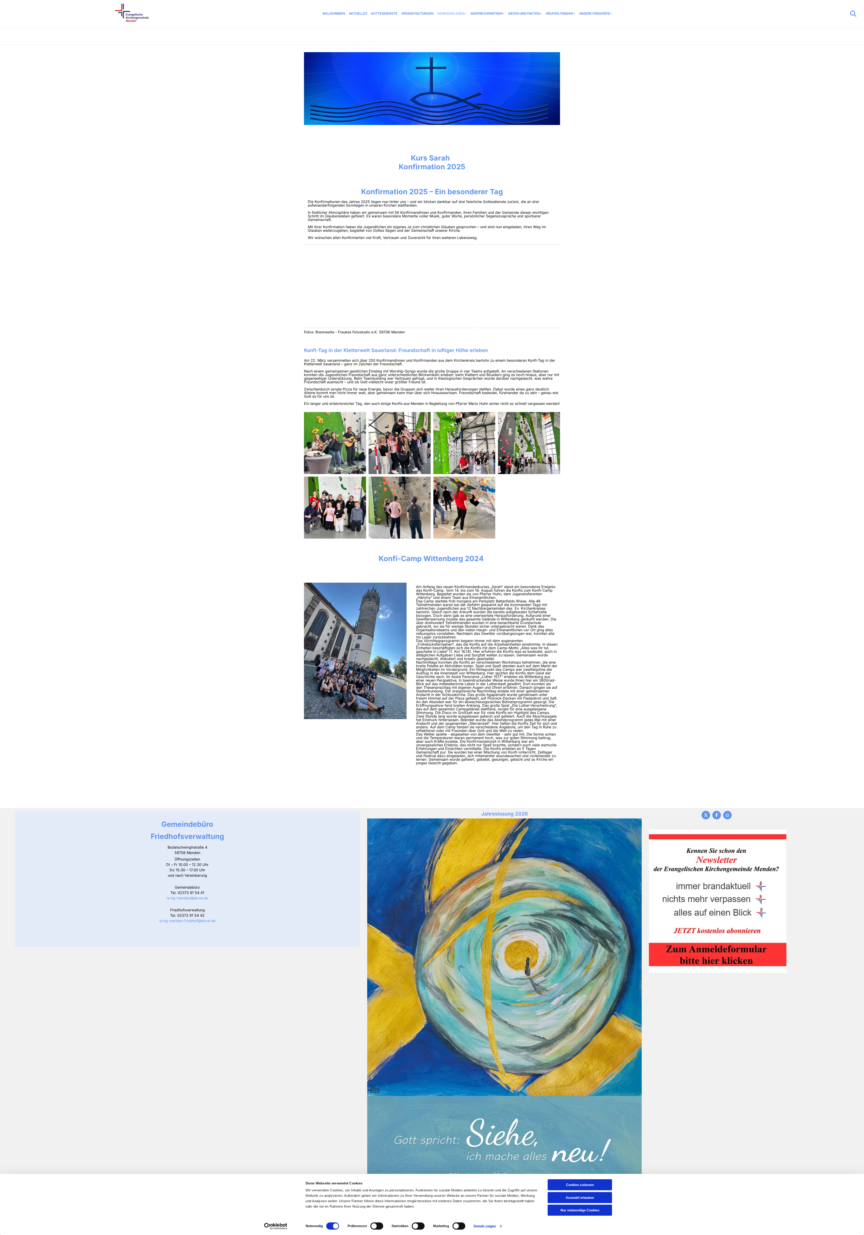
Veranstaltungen (417, 13)
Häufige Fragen (559, 13)
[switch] (376, 1226)
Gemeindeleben (451, 13)
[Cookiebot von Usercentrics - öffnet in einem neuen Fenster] (275, 1226)
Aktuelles (358, 13)
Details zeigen (485, 1226)
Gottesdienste (384, 13)
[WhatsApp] (727, 815)
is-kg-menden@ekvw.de (187, 898)
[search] (853, 13)
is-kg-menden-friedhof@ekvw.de (187, 920)
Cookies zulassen (580, 1185)
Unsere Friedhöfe (594, 13)
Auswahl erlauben (580, 1197)
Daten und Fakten (524, 13)
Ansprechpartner (486, 13)
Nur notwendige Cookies (579, 1210)
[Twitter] (705, 815)
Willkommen (333, 13)
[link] (452, 13)
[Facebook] (716, 815)
